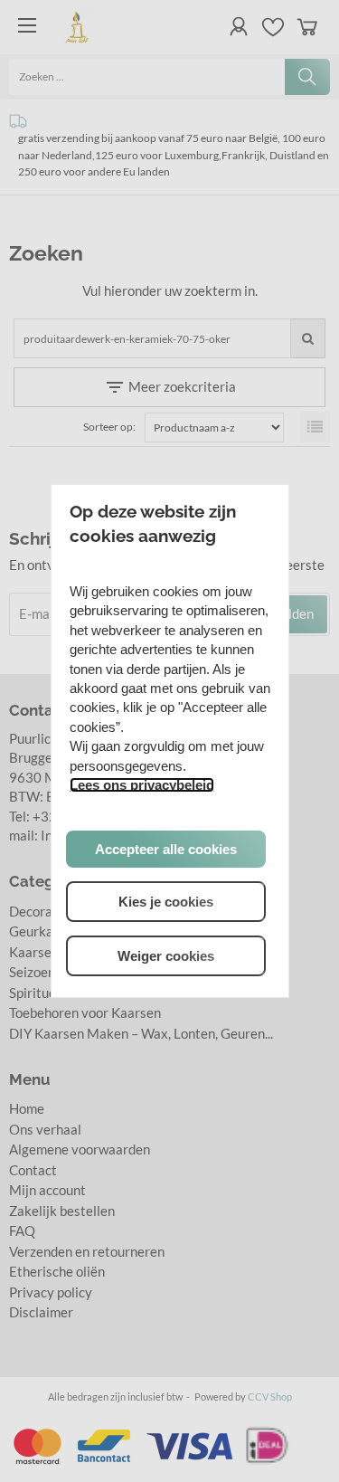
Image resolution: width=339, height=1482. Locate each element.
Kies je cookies (165, 901)
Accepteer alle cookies (166, 849)
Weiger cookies (166, 956)
